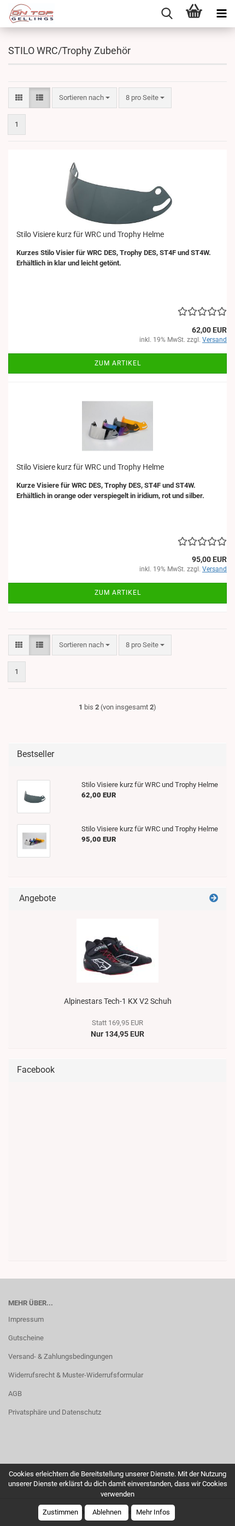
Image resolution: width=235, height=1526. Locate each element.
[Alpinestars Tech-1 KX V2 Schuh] (117, 951)
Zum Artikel (118, 363)
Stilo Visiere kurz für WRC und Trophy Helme (90, 234)
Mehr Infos (153, 1512)
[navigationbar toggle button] (221, 13)
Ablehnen (106, 1512)
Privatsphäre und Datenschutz (54, 1412)
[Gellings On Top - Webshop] (27, 13)
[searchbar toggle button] (166, 13)
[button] (19, 98)
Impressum (26, 1319)
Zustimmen (60, 1512)
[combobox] (84, 98)
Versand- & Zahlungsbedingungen (60, 1356)
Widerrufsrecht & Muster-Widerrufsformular (75, 1375)
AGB (15, 1393)
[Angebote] (213, 898)
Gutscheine (26, 1338)
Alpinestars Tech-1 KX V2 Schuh (118, 1001)
